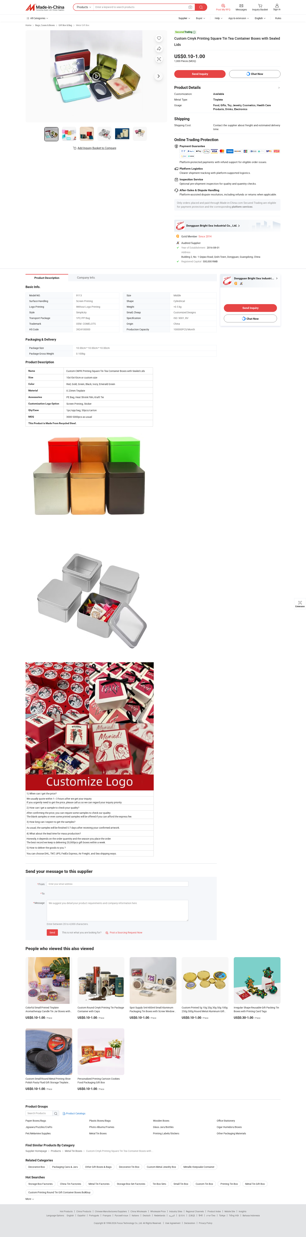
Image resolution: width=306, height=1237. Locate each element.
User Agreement (172, 1223)
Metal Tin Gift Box (255, 1183)
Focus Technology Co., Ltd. (130, 1223)
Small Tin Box (181, 1183)
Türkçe (222, 1215)
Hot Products (66, 1211)
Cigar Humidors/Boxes (229, 1127)
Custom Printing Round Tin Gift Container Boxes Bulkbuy (59, 1192)
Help (217, 18)
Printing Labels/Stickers (166, 1133)
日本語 (192, 1215)
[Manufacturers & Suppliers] (45, 7)
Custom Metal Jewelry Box (161, 1166)
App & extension (237, 18)
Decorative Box (36, 1166)
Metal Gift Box (82, 25)
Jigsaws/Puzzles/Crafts (39, 1127)
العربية (172, 1215)
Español (81, 1215)
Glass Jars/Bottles (163, 1127)
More (29, 1199)
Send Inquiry (200, 74)
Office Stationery (226, 1120)
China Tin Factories (70, 1183)
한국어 (181, 1215)
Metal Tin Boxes (98, 1133)
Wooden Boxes (161, 1120)
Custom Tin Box (204, 1183)
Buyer (199, 18)
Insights (242, 1211)
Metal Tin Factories (99, 1183)
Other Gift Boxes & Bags (98, 1166)
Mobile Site (230, 1211)
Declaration (189, 1223)
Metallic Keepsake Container (198, 1166)
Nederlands (159, 1215)
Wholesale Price (158, 1211)
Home (28, 25)
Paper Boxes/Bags (36, 1120)
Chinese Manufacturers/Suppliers (111, 1211)
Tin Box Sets (159, 1183)
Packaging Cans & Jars (65, 1166)
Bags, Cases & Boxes (45, 25)
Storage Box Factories (40, 1183)
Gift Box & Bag (65, 25)
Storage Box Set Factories (131, 1183)
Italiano (135, 1215)
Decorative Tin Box (129, 1166)
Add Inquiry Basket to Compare (97, 148)
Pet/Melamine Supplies (38, 1133)
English (70, 1215)
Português (94, 1215)
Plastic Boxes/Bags (100, 1120)
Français (107, 1215)
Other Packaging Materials (231, 1133)
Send (52, 932)
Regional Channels (195, 1211)
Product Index (214, 1211)
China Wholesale (139, 1211)
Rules (278, 18)
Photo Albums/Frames (101, 1127)
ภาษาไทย (210, 1215)
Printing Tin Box (229, 1183)
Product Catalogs (75, 1113)
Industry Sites (175, 1211)
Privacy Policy (205, 1223)
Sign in (276, 9)
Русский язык (121, 1215)
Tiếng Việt (234, 1215)
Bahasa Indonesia (251, 1215)
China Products (83, 1211)
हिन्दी (201, 1215)
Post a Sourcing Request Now (124, 932)
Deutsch (147, 1215)
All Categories (37, 18)
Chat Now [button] (257, 74)
